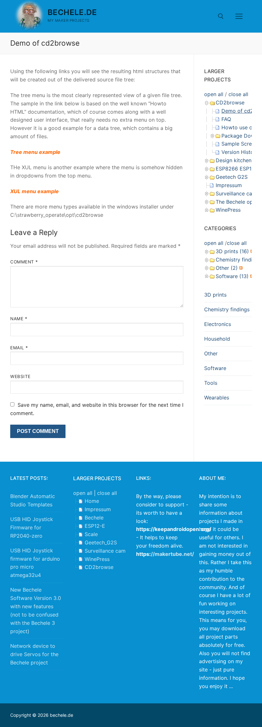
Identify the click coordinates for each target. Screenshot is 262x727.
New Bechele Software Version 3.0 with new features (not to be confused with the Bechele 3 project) (35, 610)
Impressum (229, 185)
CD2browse (230, 102)
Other (211, 353)
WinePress (228, 210)
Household (217, 339)
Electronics (217, 324)
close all (238, 94)
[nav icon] (239, 16)
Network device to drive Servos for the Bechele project (34, 654)
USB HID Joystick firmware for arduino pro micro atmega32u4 (35, 563)
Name (18, 318)
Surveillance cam (236, 193)
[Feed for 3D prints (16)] (251, 251)
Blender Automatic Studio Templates (32, 500)
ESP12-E (95, 526)
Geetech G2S (232, 177)
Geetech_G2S (101, 542)
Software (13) (232, 276)
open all (213, 94)
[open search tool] (221, 16)
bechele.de (72, 12)
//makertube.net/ (172, 554)
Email (19, 347)
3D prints (215, 295)
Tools (210, 383)
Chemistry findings (227, 309)
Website (20, 376)
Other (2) (227, 268)
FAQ (226, 119)
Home (92, 501)
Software (215, 368)
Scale (91, 534)
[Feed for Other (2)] (240, 268)
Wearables (216, 397)
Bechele (94, 517)
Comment (24, 261)
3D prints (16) (232, 251)
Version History (239, 152)
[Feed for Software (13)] (251, 276)
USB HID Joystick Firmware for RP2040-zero (31, 527)
